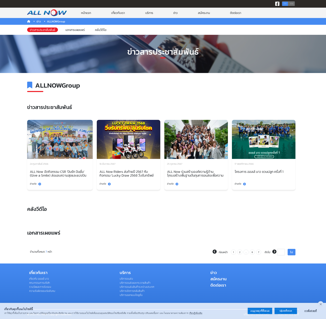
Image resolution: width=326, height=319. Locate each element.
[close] (320, 304)
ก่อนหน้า (223, 252)
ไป (291, 252)
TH (285, 3)
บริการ (149, 13)
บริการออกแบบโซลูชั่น (131, 295)
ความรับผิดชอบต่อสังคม (42, 291)
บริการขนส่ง (126, 279)
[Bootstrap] (47, 12)
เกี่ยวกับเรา (118, 13)
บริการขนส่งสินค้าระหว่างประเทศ (137, 287)
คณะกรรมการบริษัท (39, 283)
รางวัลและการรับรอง (40, 287)
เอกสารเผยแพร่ (75, 30)
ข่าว (175, 13)
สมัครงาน (204, 13)
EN (291, 3)
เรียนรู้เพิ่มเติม (195, 313)
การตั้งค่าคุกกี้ (310, 311)
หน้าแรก (86, 13)
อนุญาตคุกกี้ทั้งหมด (259, 311)
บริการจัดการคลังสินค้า (132, 291)
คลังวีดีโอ (100, 30)
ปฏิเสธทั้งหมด (285, 311)
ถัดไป (268, 252)
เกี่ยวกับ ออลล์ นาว (39, 279)
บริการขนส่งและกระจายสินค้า (135, 283)
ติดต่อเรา (235, 13)
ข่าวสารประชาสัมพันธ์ (42, 30)
